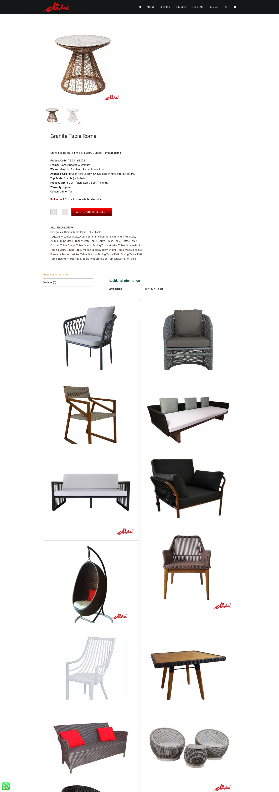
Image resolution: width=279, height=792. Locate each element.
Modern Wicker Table (74, 254)
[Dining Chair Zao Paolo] (91, 673)
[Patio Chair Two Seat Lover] (91, 747)
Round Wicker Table (69, 258)
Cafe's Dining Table (109, 241)
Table (98, 232)
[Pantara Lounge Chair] (188, 491)
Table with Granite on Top (98, 258)
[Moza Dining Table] (188, 673)
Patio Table (87, 232)
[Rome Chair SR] (188, 343)
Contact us (71, 199)
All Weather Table (67, 236)
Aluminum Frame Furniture (95, 236)
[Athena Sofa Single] (188, 747)
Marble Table (90, 249)
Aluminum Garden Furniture (66, 241)
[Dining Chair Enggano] (188, 565)
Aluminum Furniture (123, 236)
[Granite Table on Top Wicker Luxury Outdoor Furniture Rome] (83, 64)
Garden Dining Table (96, 245)
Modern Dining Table (111, 249)
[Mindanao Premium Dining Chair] (91, 343)
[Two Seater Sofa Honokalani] (91, 491)
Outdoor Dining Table (100, 254)
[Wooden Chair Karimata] (91, 417)
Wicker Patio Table (125, 258)
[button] (226, 7)
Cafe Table (90, 241)
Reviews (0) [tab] (49, 282)
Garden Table (117, 245)
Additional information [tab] (56, 274)
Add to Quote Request (91, 211)
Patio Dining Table (125, 254)
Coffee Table (129, 241)
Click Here (77, 173)
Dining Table (71, 232)
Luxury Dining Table (70, 249)
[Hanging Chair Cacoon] (91, 582)
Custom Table (58, 245)
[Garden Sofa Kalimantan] (188, 417)
